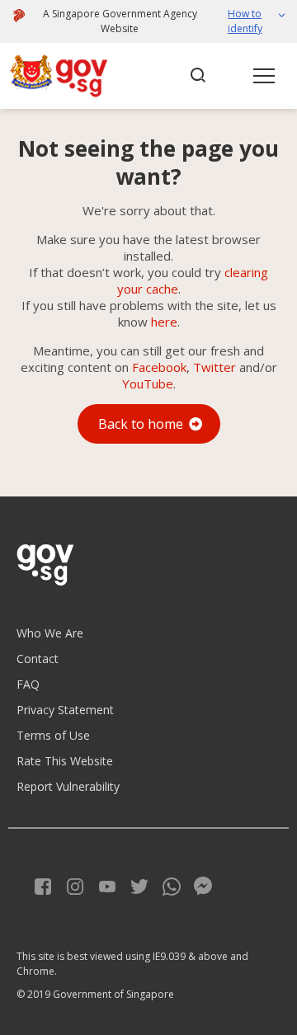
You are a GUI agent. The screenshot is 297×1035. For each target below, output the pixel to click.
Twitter (214, 367)
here (164, 321)
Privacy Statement (65, 709)
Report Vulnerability (68, 786)
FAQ (28, 684)
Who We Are (49, 633)
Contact (37, 658)
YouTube (147, 383)
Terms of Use (53, 735)
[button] (249, 21)
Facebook (159, 367)
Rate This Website (64, 761)
